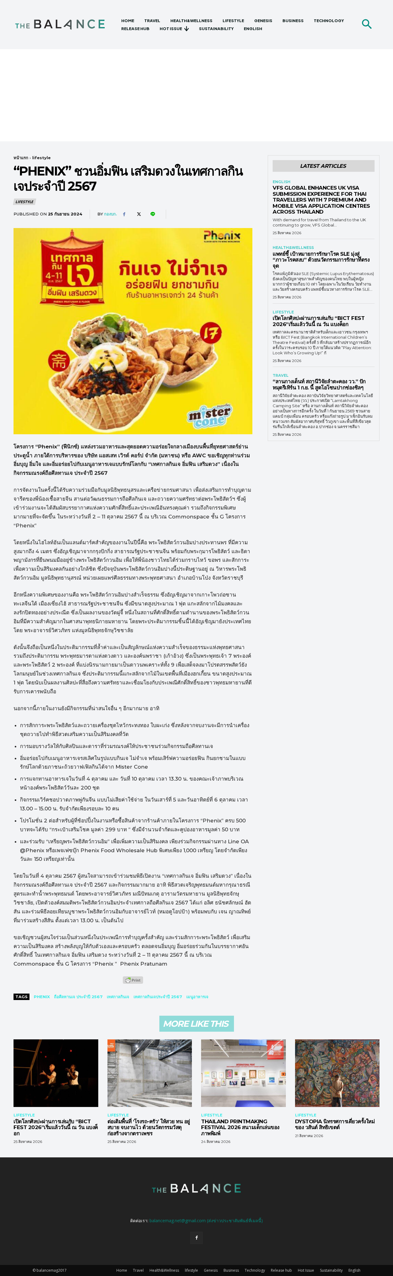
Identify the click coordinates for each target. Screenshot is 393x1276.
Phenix (42, 996)
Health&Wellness (293, 248)
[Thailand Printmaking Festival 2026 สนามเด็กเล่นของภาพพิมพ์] (243, 1073)
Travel (281, 375)
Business (231, 1270)
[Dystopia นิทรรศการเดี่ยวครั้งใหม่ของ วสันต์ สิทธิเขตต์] (337, 1073)
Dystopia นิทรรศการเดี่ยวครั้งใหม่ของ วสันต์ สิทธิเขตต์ (335, 1124)
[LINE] (152, 214)
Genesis (211, 1270)
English (281, 182)
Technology (255, 1270)
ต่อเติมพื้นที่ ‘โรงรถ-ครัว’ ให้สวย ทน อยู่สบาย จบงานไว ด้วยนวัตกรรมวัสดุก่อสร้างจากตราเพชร (148, 1127)
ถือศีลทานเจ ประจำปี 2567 (78, 996)
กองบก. (110, 213)
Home (121, 1270)
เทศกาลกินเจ (118, 996)
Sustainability (331, 1270)
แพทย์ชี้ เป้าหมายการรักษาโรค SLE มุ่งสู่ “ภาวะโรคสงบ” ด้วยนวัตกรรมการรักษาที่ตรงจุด (321, 260)
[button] (366, 24)
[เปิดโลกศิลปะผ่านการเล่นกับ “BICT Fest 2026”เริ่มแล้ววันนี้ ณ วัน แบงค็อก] (56, 1073)
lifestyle (41, 157)
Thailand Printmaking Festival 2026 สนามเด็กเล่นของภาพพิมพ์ (240, 1127)
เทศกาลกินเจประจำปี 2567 (158, 996)
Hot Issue (306, 1270)
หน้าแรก (21, 157)
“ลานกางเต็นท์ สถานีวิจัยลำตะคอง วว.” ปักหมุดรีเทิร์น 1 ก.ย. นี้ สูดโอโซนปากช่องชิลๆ (319, 384)
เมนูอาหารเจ (197, 996)
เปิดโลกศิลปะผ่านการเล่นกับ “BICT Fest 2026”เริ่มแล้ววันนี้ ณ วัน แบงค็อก (318, 321)
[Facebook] (124, 214)
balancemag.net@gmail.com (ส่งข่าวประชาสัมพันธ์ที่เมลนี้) (206, 1220)
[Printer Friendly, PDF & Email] (133, 983)
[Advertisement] (196, 95)
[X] (138, 214)
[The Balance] (65, 24)
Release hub (281, 1270)
